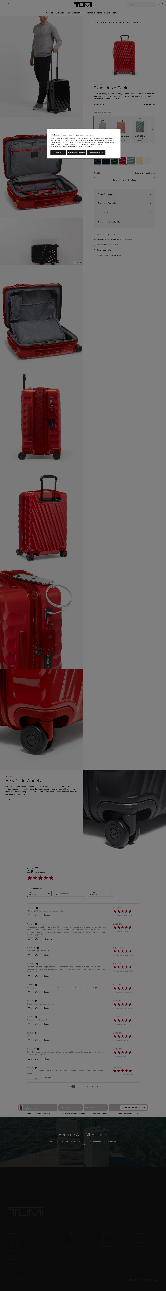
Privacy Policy (73, 146)
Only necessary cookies (76, 152)
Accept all (58, 152)
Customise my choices (96, 152)
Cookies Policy (88, 146)
